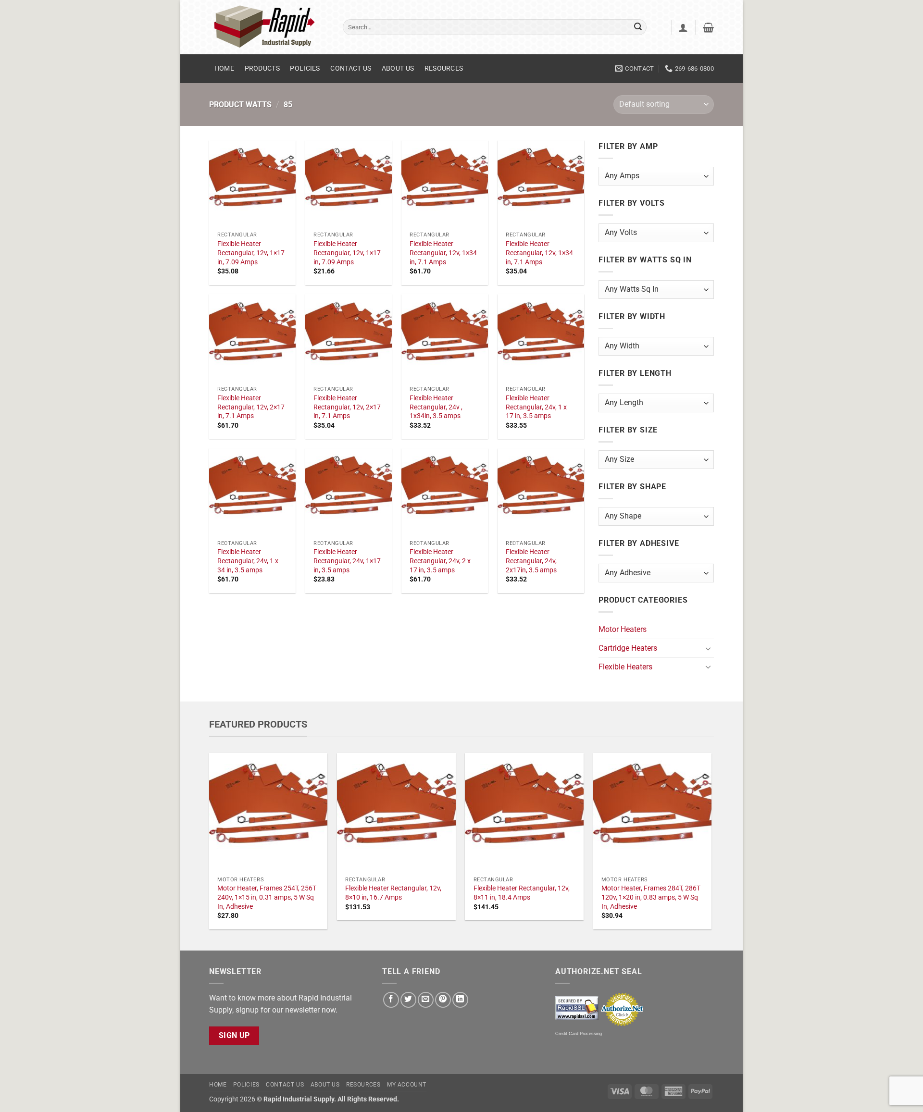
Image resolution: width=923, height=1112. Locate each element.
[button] (683, 27)
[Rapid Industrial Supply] (268, 27)
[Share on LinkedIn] (460, 1000)
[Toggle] (708, 648)
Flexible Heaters (625, 666)
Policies (305, 68)
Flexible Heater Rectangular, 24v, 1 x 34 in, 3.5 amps (247, 561)
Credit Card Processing (578, 1033)
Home (224, 68)
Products (262, 68)
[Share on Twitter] (408, 1000)
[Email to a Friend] (426, 1000)
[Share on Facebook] (391, 1000)
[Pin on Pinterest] (443, 1000)
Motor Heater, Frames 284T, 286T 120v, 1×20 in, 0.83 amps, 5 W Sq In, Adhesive (650, 897)
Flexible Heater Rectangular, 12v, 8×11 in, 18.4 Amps (522, 893)
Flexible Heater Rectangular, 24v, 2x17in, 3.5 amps (531, 561)
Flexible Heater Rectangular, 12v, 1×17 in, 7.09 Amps (251, 253)
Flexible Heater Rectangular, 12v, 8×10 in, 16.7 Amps (393, 893)
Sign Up (234, 1035)
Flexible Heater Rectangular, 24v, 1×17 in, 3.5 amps (347, 561)
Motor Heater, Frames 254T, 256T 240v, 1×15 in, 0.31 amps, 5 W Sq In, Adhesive (266, 897)
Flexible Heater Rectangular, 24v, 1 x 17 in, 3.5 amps (536, 407)
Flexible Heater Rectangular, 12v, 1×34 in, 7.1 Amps (443, 253)
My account (406, 1084)
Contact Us (350, 68)
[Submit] (638, 27)
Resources (443, 68)
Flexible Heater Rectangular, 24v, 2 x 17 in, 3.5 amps (440, 561)
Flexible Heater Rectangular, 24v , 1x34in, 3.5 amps (436, 407)
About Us (398, 68)
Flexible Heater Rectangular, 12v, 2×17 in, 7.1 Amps (251, 407)
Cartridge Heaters (628, 648)
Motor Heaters (623, 629)
